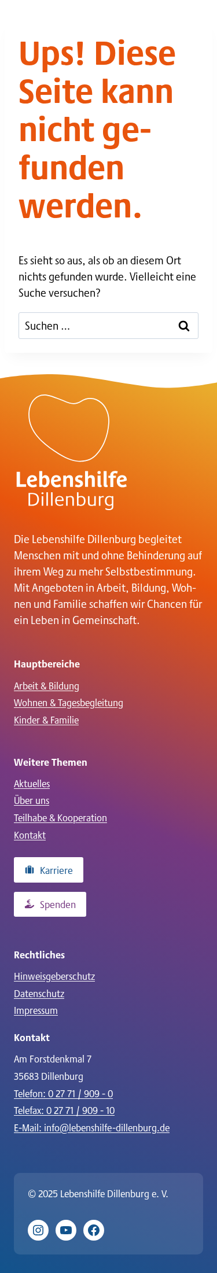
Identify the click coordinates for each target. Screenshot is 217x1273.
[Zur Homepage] (72, 452)
